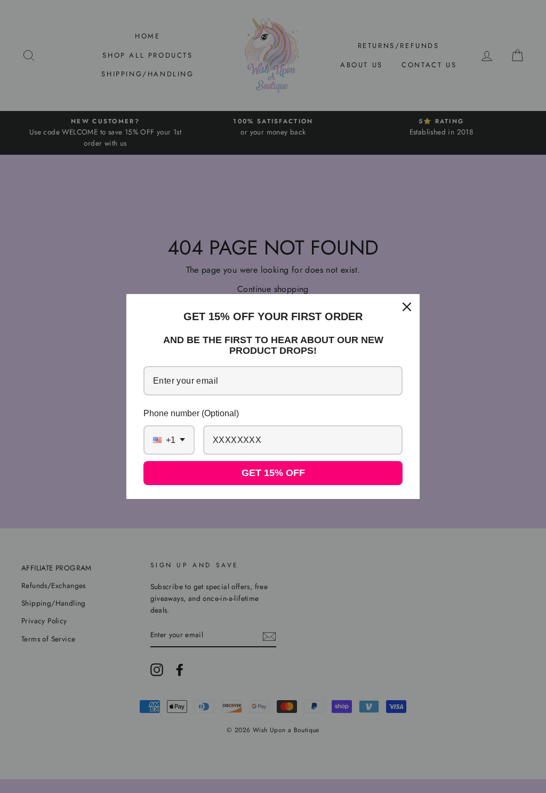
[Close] (407, 307)
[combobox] (169, 440)
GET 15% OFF (273, 472)
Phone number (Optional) (191, 413)
